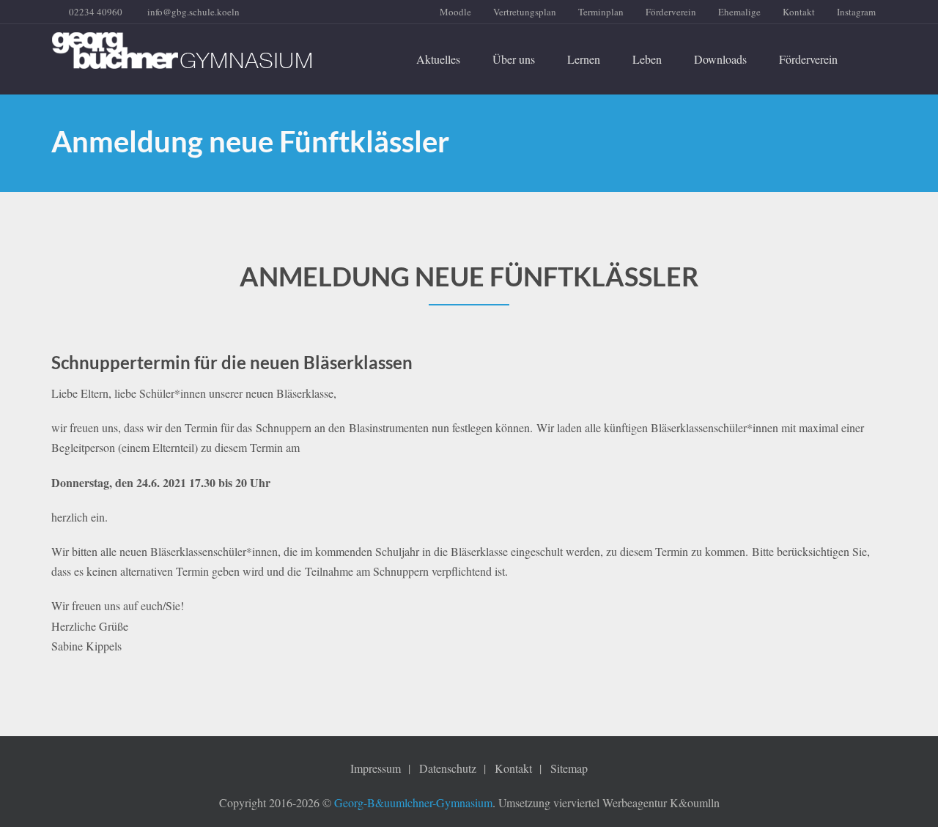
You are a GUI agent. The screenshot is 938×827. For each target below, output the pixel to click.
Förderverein (671, 11)
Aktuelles (438, 59)
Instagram (856, 11)
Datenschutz (447, 768)
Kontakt (799, 11)
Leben (647, 59)
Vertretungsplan (524, 11)
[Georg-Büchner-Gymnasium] (181, 50)
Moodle (455, 11)
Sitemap (569, 768)
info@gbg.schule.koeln (193, 11)
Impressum (375, 768)
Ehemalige (739, 11)
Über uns (513, 59)
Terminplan (601, 11)
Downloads (720, 59)
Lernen (583, 59)
